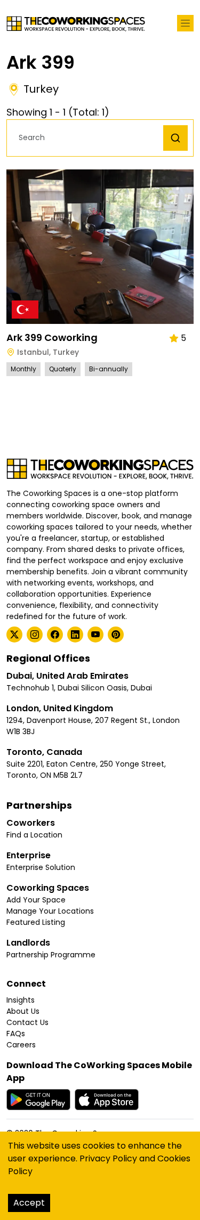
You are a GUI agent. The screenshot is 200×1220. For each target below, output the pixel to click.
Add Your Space (36, 899)
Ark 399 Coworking (52, 337)
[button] (87, 137)
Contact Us (27, 1022)
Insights (20, 1000)
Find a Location (34, 834)
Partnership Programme (50, 954)
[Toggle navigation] (185, 23)
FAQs (15, 1033)
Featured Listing (35, 922)
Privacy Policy (108, 1158)
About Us (22, 1011)
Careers (21, 1044)
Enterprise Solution (40, 867)
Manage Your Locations (50, 911)
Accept (29, 1203)
